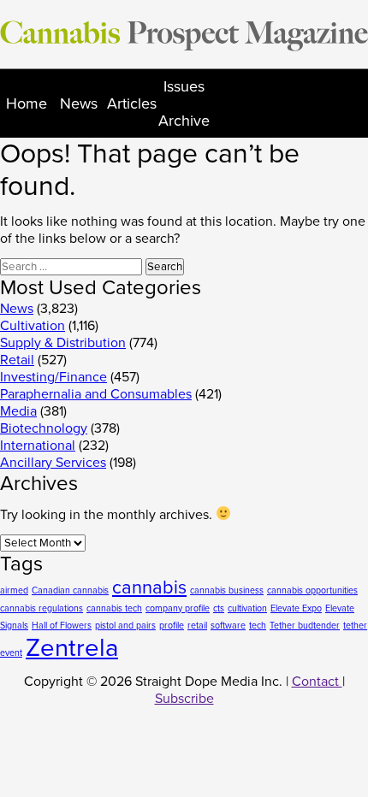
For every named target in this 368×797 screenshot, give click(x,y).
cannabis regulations (41, 608)
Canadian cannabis (70, 590)
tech (257, 625)
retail (197, 625)
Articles (132, 103)
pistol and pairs (125, 625)
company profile (177, 608)
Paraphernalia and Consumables (96, 394)
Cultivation (32, 325)
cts (218, 608)
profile (171, 625)
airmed (14, 590)
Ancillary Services (53, 462)
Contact (317, 681)
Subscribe (184, 698)
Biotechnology (43, 428)
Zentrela (72, 648)
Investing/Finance (53, 377)
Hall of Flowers (62, 625)
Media (18, 411)
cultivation (247, 608)
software (228, 625)
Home (26, 103)
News (79, 103)
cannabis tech (114, 608)
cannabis (149, 587)
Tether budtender (305, 625)
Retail (17, 360)
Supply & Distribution (63, 342)
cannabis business (227, 590)
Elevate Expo (296, 608)
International (37, 445)
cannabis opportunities (312, 590)
